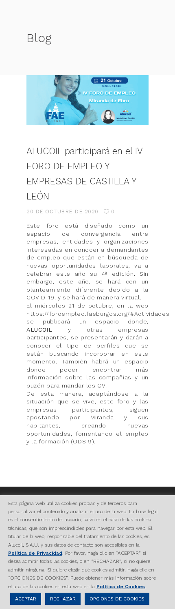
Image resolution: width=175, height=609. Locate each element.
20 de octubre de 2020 (62, 211)
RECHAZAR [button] (63, 599)
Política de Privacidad (35, 553)
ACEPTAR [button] (25, 599)
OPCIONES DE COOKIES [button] (117, 599)
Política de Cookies (120, 586)
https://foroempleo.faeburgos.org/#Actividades (98, 313)
